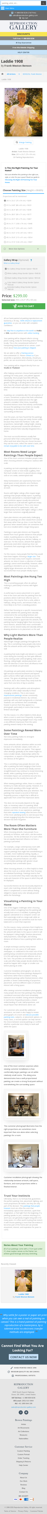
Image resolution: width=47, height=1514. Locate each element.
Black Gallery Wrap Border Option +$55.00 (23, 278)
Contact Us (23, 1492)
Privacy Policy (23, 1511)
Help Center (23, 1465)
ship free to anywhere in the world (20, 330)
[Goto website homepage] (23, 29)
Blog (23, 1488)
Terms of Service (10, 1511)
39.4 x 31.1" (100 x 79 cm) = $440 (19, 223)
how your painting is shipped (25, 348)
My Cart (25, 18)
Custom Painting (23, 1451)
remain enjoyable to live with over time (19, 446)
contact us (30, 355)
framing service (27, 353)
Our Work (23, 1481)
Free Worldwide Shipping (23, 47)
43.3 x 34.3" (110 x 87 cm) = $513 (19, 233)
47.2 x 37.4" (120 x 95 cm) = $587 (19, 242)
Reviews (23, 1485)
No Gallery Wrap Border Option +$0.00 (22, 269)
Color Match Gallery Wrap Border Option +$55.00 (23, 283)
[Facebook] (21, 1412)
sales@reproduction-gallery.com (23, 1407)
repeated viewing (18, 812)
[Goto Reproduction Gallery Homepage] (2, 74)
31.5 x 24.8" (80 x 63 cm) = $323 (18, 205)
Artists (23, 1424)
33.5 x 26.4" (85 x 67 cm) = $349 (18, 210)
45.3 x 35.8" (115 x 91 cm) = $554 (19, 237)
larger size (32, 556)
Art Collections (23, 1431)
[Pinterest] (26, 1412)
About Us (23, 1478)
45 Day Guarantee (23, 42)
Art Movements (23, 1428)
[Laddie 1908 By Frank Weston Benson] (23, 1291)
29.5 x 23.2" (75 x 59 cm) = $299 (18, 200)
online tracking (33, 333)
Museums (23, 1435)
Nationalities (23, 1439)
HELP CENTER (23, 52)
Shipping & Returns (23, 1462)
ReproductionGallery (23, 1386)
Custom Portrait (24, 1454)
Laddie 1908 (6, 79)
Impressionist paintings (13, 695)
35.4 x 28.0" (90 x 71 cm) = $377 (18, 214)
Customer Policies (36, 1511)
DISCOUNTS (23, 34)
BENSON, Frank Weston (32, 74)
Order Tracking (23, 1458)
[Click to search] (43, 3)
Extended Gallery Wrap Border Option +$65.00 (22, 288)
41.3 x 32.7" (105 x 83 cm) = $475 (19, 228)
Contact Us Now (23, 1357)
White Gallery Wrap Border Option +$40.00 (23, 273)
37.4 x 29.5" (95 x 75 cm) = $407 (18, 219)
